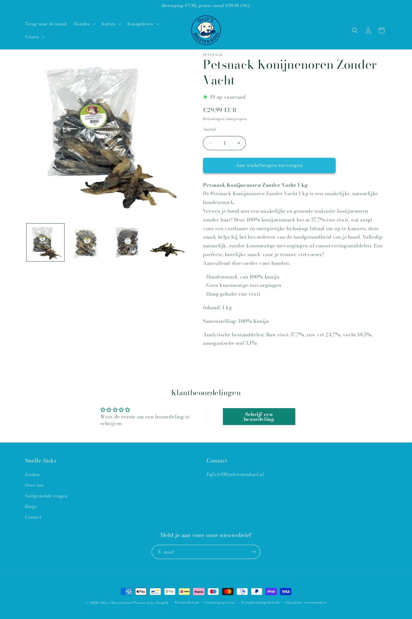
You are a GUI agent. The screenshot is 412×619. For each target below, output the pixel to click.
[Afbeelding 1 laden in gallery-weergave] (45, 242)
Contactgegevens (220, 602)
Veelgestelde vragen (46, 496)
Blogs (31, 506)
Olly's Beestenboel (116, 602)
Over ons (34, 485)
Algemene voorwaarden (305, 602)
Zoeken (32, 474)
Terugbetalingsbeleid (260, 602)
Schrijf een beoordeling (259, 417)
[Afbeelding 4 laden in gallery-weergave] (167, 242)
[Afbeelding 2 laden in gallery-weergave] (86, 242)
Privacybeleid (187, 602)
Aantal (209, 129)
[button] (84, 23)
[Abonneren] (253, 552)
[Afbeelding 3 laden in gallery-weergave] (126, 242)
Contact (33, 517)
